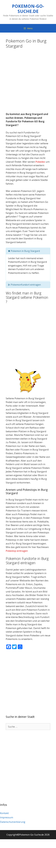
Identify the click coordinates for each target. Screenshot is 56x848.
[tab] (28, 251)
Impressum (6, 817)
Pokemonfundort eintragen (25, 284)
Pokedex (40, 161)
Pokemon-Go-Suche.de (28, 8)
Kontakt (4, 813)
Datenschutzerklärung (12, 821)
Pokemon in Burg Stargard (25, 251)
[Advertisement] (28, 81)
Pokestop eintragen (17, 550)
